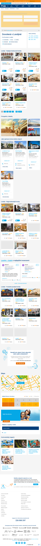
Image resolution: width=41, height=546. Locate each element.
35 (17, 111)
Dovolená (7, 8)
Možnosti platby (24, 500)
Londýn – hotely (7, 260)
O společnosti (3, 514)
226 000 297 (21, 520)
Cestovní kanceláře (4, 493)
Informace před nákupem (25, 495)
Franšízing (3, 512)
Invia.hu (36, 539)
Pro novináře (3, 505)
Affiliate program (4, 507)
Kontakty (2, 515)
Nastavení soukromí (24, 507)
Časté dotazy (23, 493)
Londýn (4, 432)
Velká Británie (12, 8)
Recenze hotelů (4, 502)
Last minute (3, 497)
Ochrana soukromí (24, 505)
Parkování (3, 500)
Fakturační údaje (24, 498)
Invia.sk (32, 539)
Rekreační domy (4, 503)
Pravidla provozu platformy (26, 509)
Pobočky (2, 510)
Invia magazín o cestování (26, 502)
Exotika (2, 498)
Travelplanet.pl (15, 540)
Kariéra (2, 509)
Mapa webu (23, 503)
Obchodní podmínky (24, 497)
